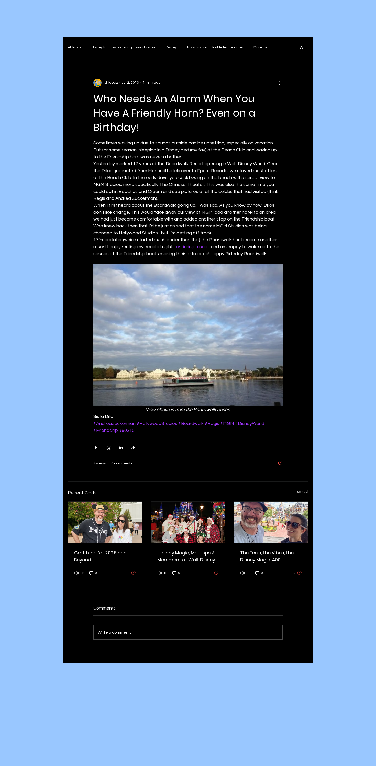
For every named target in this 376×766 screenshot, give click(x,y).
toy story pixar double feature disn (215, 47)
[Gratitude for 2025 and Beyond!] (105, 522)
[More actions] (280, 83)
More (257, 47)
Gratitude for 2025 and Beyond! (100, 556)
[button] (301, 48)
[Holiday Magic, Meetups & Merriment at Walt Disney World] (188, 522)
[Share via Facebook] (95, 447)
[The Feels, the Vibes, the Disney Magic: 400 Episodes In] (271, 522)
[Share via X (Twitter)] (108, 447)
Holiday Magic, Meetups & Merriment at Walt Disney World (186, 556)
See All (302, 492)
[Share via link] (133, 447)
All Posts (74, 47)
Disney (171, 47)
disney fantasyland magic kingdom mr (124, 47)
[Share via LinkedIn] (120, 447)
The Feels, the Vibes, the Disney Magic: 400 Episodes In (267, 556)
